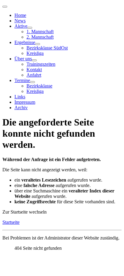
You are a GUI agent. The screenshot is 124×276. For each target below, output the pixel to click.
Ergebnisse (24, 42)
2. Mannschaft (40, 37)
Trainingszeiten (40, 64)
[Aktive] (29, 28)
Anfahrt (33, 75)
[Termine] (32, 82)
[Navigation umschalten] (4, 7)
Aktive (20, 26)
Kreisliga (35, 53)
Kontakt (34, 69)
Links (19, 96)
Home (20, 15)
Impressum (24, 102)
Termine (22, 80)
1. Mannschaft (40, 31)
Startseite (11, 222)
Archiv (21, 107)
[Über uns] (34, 60)
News (20, 20)
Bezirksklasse (39, 85)
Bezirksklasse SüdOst (47, 47)
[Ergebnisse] (37, 44)
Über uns (23, 58)
